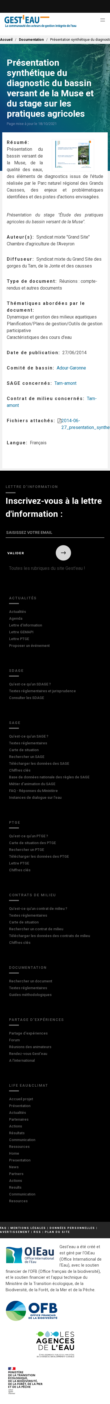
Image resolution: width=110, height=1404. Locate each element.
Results (15, 1187)
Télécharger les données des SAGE (39, 763)
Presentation (19, 1160)
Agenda (15, 618)
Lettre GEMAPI (21, 632)
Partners (16, 1174)
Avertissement (15, 1231)
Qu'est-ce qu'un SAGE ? (28, 736)
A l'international (22, 1060)
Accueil (6, 40)
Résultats (17, 1133)
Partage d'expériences (36, 1020)
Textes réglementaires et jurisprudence (42, 691)
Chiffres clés (19, 770)
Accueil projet (21, 1099)
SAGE (15, 723)
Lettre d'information (25, 625)
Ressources (19, 1146)
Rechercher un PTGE (26, 850)
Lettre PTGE (19, 639)
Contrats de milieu (32, 895)
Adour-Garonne (71, 368)
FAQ (3, 1227)
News (14, 1167)
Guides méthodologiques (30, 995)
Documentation (31, 40)
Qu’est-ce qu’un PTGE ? (28, 836)
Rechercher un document (30, 981)
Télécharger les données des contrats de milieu (49, 936)
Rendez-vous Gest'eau (28, 1054)
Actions (15, 1126)
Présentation (19, 1106)
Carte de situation (24, 750)
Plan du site (57, 1231)
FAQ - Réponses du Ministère (33, 791)
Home (14, 1153)
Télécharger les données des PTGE (39, 856)
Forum (14, 1040)
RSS (37, 1231)
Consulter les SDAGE (26, 698)
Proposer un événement (29, 645)
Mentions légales (28, 1227)
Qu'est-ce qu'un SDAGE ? (30, 684)
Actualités (23, 598)
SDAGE (16, 670)
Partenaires (18, 1119)
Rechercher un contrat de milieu (36, 929)
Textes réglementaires (28, 743)
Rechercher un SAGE (26, 757)
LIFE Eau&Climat (28, 1085)
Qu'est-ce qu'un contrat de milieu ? (38, 908)
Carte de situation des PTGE (32, 843)
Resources (18, 1201)
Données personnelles (72, 1227)
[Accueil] (40, 21)
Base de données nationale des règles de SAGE (49, 777)
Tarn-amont (65, 383)
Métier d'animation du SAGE (32, 784)
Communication (22, 1140)
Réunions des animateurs (30, 1047)
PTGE (14, 822)
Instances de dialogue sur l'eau (35, 797)
